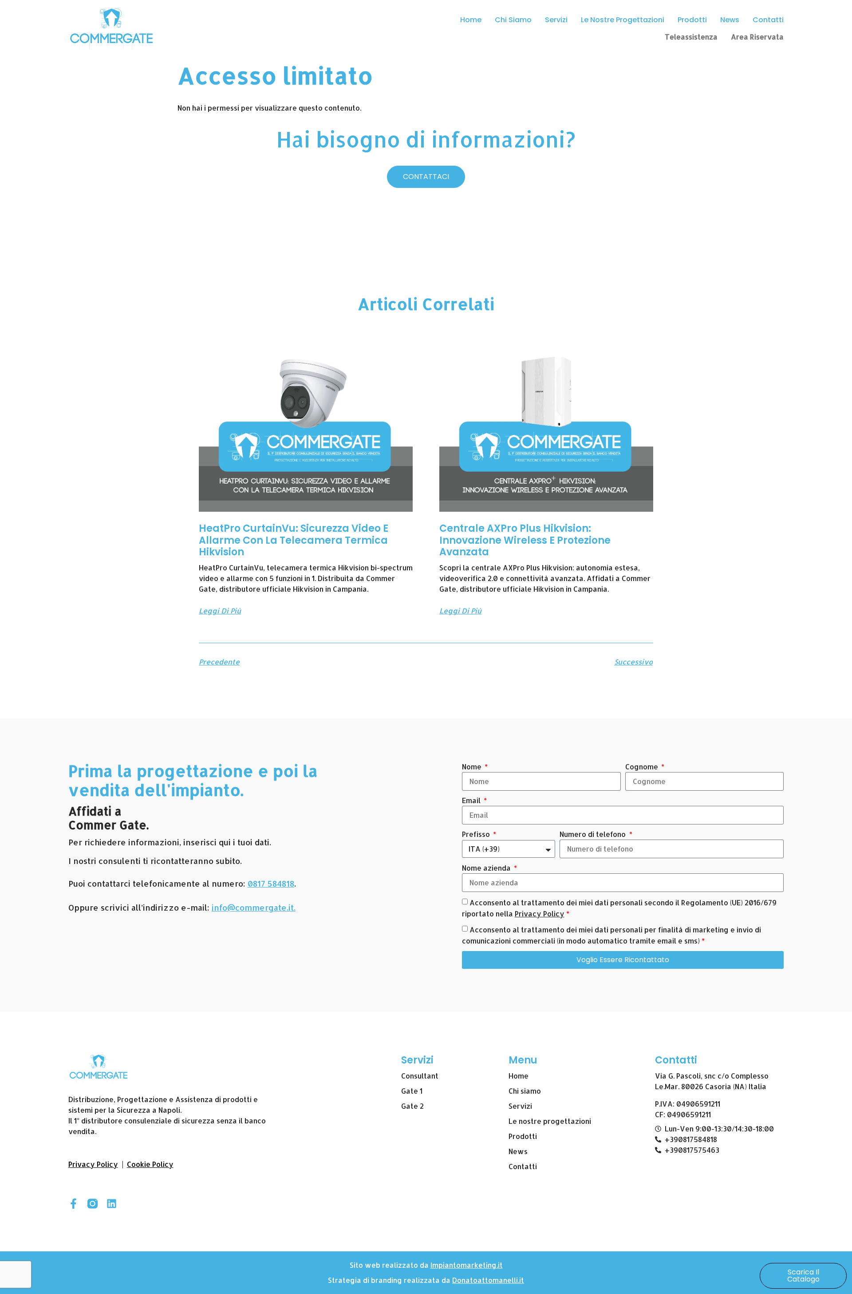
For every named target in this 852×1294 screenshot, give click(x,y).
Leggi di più (220, 610)
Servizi (556, 20)
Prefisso (477, 834)
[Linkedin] (111, 1203)
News (729, 20)
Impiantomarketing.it (466, 1265)
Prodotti (692, 20)
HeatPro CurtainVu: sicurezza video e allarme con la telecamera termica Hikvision (293, 540)
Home (470, 20)
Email (472, 800)
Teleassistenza (691, 36)
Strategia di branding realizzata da (390, 1280)
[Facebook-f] (73, 1203)
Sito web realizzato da (390, 1265)
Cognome (642, 766)
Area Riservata (757, 36)
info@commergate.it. (254, 907)
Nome (472, 766)
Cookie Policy (150, 1164)
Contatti (768, 20)
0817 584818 (271, 883)
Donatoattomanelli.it (488, 1280)
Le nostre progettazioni (622, 20)
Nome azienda (487, 867)
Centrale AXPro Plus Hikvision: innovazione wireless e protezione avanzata (525, 540)
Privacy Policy (539, 913)
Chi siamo (513, 20)
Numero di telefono (593, 834)
